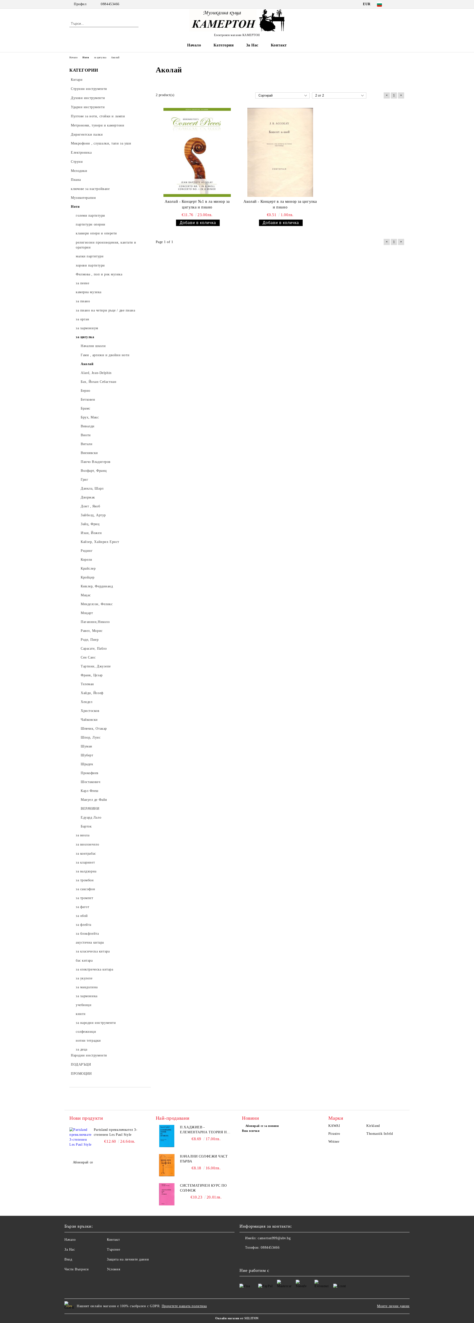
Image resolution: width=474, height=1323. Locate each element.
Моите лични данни (393, 1306)
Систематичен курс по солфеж (203, 1188)
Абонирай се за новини (262, 1126)
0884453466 (110, 4)
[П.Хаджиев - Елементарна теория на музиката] (167, 1136)
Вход (68, 1259)
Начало (194, 45)
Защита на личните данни (128, 1259)
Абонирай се (83, 1162)
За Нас (252, 45)
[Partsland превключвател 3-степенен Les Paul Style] (80, 1138)
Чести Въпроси (76, 1269)
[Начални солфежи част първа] (167, 1165)
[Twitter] (402, 4)
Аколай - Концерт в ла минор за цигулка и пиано (280, 204)
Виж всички (251, 1131)
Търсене (113, 1249)
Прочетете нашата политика (184, 1306)
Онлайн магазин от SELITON (237, 1318)
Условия (113, 1269)
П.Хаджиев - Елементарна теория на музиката (204, 1130)
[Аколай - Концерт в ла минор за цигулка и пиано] (280, 152)
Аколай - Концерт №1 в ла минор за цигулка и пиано (197, 204)
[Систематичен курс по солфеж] (167, 1194)
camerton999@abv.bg (274, 1238)
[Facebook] (394, 4)
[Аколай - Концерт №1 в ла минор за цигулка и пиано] (197, 152)
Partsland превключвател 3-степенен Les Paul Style (116, 1132)
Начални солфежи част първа (204, 1159)
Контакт (279, 45)
